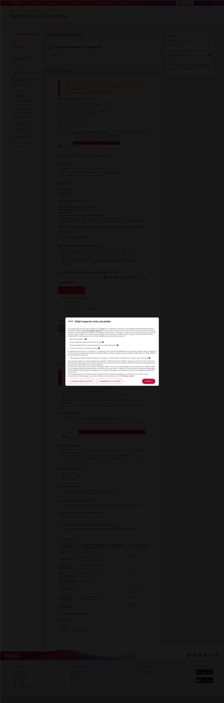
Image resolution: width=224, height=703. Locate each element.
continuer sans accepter (81, 381)
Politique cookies (127, 376)
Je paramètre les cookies (110, 381)
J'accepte (148, 381)
